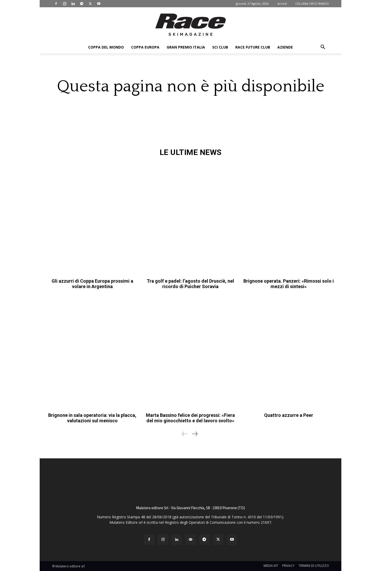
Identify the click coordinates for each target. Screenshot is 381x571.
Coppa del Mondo (106, 47)
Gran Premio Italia (186, 47)
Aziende (285, 47)
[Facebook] (56, 3)
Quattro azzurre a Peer (288, 415)
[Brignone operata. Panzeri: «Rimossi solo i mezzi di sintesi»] (288, 219)
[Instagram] (64, 3)
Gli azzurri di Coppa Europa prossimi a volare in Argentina (92, 283)
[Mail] (190, 540)
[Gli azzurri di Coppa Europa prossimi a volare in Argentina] (92, 219)
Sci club (220, 47)
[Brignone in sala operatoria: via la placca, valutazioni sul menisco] (92, 353)
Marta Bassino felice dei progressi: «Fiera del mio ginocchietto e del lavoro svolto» (190, 418)
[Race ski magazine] (190, 24)
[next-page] (194, 434)
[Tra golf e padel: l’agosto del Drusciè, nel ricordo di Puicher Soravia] (190, 219)
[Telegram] (82, 3)
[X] (90, 3)
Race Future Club (252, 47)
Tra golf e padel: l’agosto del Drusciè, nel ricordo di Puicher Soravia (190, 283)
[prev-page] (185, 434)
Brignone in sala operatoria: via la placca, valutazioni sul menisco (92, 418)
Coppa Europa (145, 47)
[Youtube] (99, 3)
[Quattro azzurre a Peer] (288, 353)
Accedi (282, 3)
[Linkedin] (73, 3)
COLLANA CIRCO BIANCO (312, 3)
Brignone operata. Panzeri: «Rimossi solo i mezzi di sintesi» (288, 283)
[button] (322, 47)
